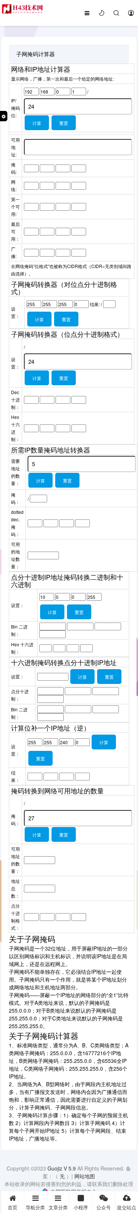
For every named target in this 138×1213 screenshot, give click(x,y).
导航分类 (35, 1207)
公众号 (103, 1207)
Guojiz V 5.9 (62, 1168)
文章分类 (58, 1207)
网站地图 (84, 1176)
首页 (12, 1207)
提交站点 (126, 1207)
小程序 (81, 1207)
